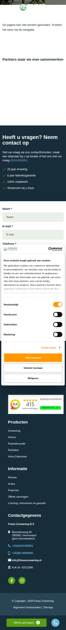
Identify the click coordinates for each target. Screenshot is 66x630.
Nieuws (12, 477)
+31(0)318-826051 (22, 545)
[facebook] (11, 581)
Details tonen (48, 347)
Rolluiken (13, 450)
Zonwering (14, 430)
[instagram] (22, 581)
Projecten (13, 490)
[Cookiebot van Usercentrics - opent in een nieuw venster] (48, 249)
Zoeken (57, 17)
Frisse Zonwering (44, 601)
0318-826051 (18, 160)
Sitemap (48, 607)
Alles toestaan (33, 357)
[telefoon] (55, 623)
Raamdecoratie (16, 443)
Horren (12, 437)
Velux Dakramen (17, 456)
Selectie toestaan (33, 368)
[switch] (57, 314)
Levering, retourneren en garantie (27, 503)
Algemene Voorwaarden (27, 607)
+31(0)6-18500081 (22, 553)
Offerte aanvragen (18, 496)
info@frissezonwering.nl (26, 560)
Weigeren (33, 378)
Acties (11, 484)
